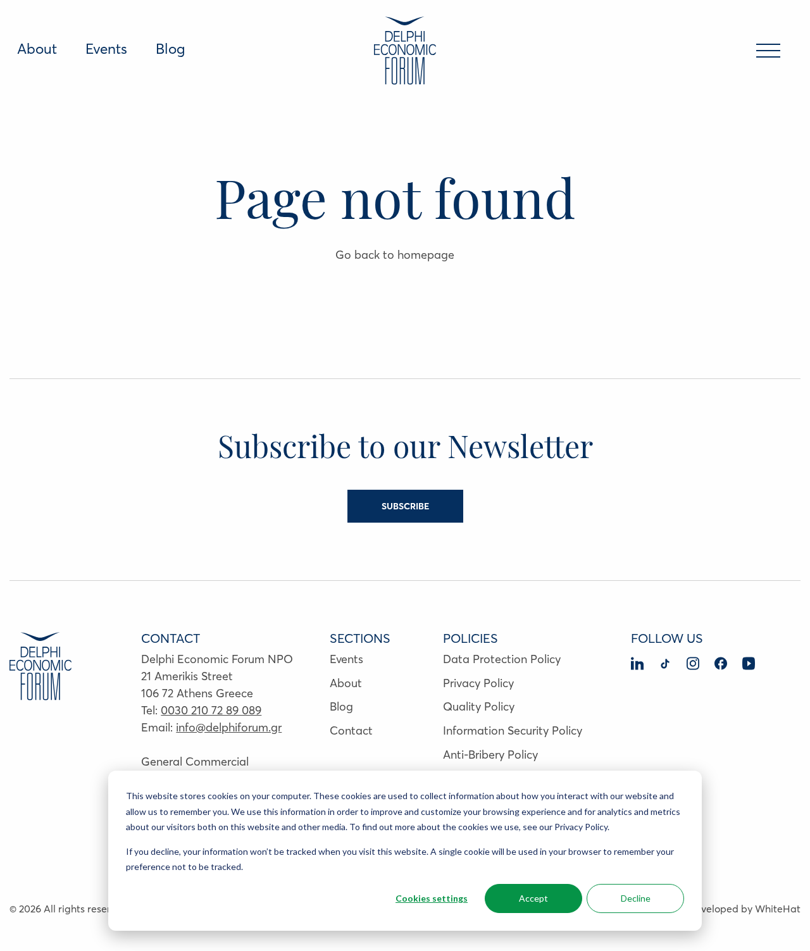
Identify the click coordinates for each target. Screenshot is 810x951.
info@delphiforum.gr (229, 727)
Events (106, 49)
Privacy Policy (478, 683)
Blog (170, 49)
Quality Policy (478, 706)
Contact (351, 730)
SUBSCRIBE (405, 506)
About (37, 49)
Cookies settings (432, 898)
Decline (636, 898)
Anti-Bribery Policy (490, 754)
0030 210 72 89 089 (211, 710)
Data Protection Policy (502, 659)
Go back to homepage (394, 254)
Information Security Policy (512, 730)
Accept (533, 898)
